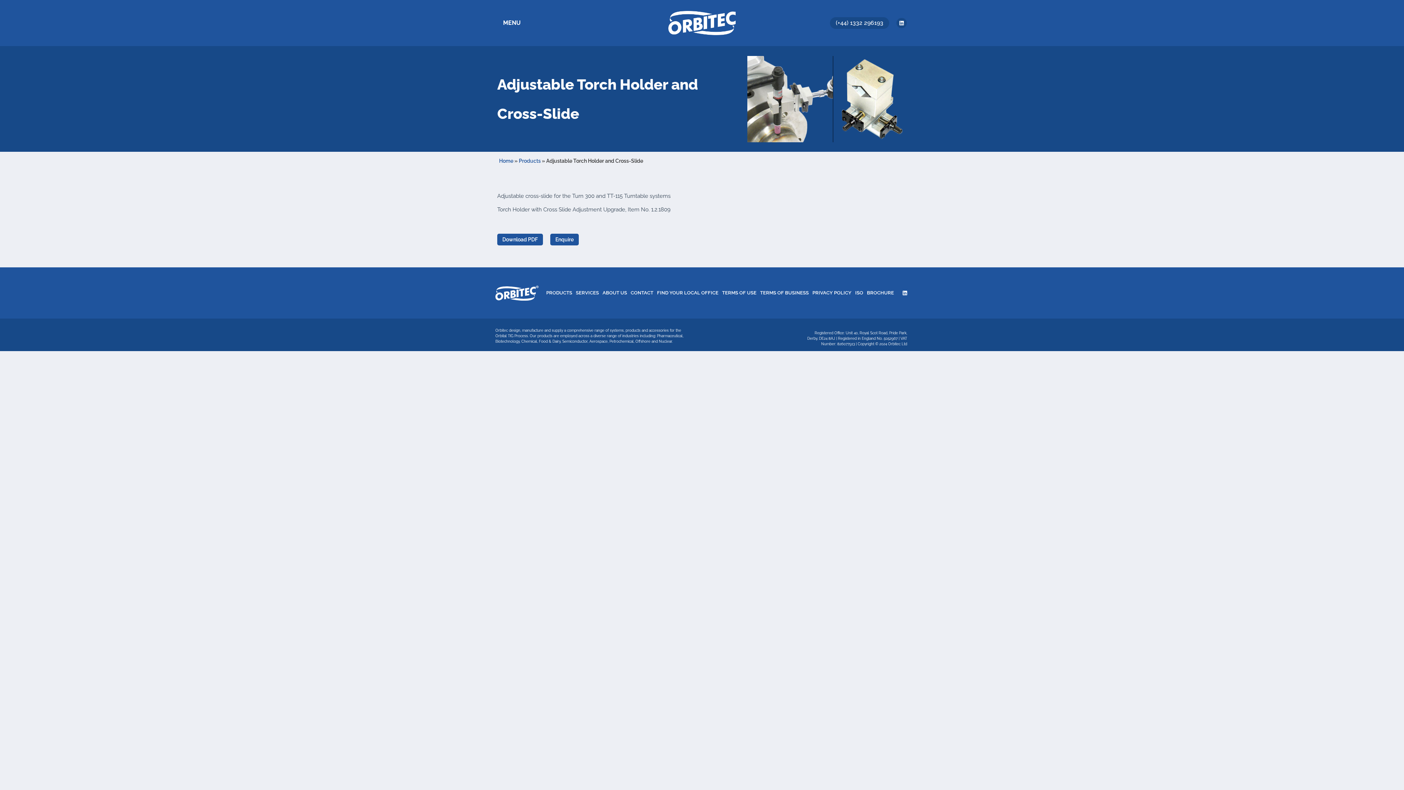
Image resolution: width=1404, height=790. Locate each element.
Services (587, 293)
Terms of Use (739, 293)
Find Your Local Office (687, 293)
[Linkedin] (902, 23)
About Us (615, 293)
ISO (859, 293)
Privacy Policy (832, 293)
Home (506, 161)
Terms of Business (784, 293)
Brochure (880, 293)
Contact (642, 293)
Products (530, 161)
